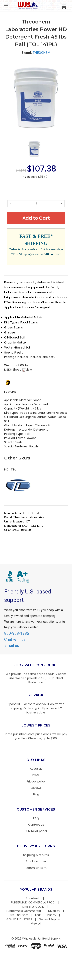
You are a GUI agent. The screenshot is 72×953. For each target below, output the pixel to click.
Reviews (36, 788)
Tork (38, 915)
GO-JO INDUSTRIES (19, 919)
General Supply (49, 919)
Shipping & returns (36, 855)
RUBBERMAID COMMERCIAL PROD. (33, 902)
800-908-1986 (16, 633)
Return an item (36, 868)
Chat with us (15, 639)
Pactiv (51, 915)
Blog (36, 794)
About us (36, 769)
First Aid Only (19, 915)
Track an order (36, 861)
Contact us (36, 825)
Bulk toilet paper (36, 831)
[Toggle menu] (5, 5)
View (28, 370)
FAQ (36, 818)
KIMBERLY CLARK (33, 907)
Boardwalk (33, 898)
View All (36, 924)
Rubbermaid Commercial (23, 911)
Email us (11, 645)
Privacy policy (36, 781)
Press (36, 775)
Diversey (54, 911)
